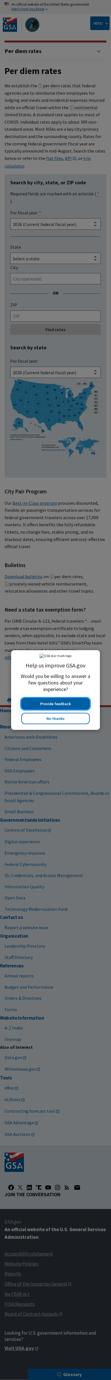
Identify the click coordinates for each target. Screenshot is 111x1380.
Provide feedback (55, 703)
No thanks (55, 718)
